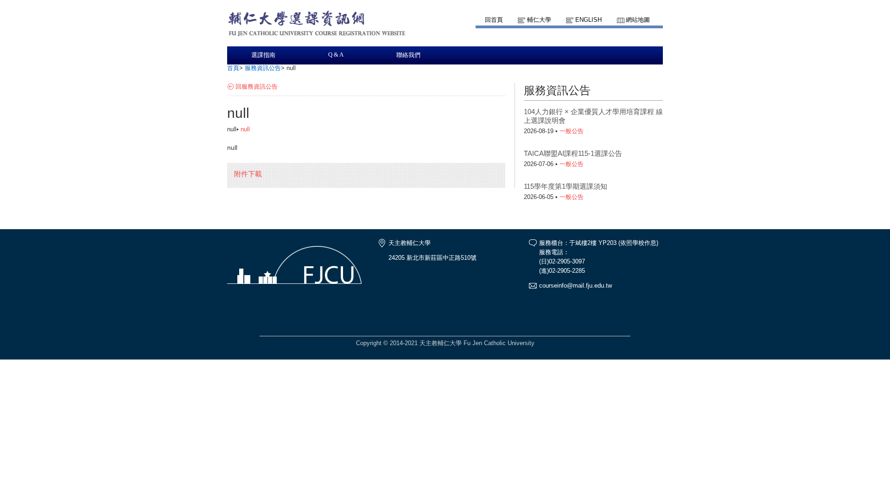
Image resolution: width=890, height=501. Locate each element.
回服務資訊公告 (256, 86)
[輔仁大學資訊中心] (318, 42)
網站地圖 (638, 19)
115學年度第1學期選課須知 (565, 186)
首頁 (233, 67)
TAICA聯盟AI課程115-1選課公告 (573, 153)
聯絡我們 (408, 55)
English (588, 19)
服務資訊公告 (263, 67)
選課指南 (263, 55)
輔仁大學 (539, 19)
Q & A (335, 54)
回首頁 (494, 19)
